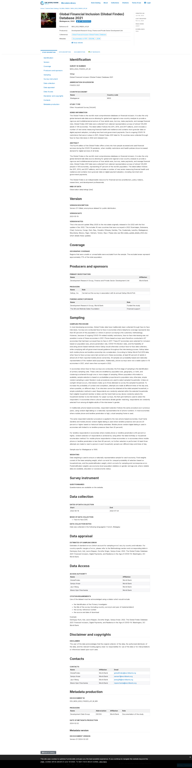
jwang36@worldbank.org (123, 680)
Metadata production (51, 104)
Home (42, 8)
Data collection (49, 83)
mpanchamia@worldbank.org (125, 683)
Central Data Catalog (51, 8)
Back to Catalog (49, 752)
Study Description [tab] (49, 52)
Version (46, 62)
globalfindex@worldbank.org (125, 673)
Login (149, 3)
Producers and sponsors (53, 70)
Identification (48, 58)
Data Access (48, 92)
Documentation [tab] (79, 52)
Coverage (47, 66)
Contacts (47, 100)
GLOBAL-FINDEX (65, 8)
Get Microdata (84, 21)
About (106, 3)
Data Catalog (95, 3)
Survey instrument (51, 79)
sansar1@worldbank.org (123, 676)
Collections (115, 3)
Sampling (47, 75)
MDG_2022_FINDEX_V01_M (79, 8)
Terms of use (136, 3)
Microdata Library (68, 3)
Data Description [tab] (65, 52)
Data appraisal (49, 87)
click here (103, 762)
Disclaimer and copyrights (53, 96)
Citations (125, 3)
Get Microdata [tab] (95, 52)
